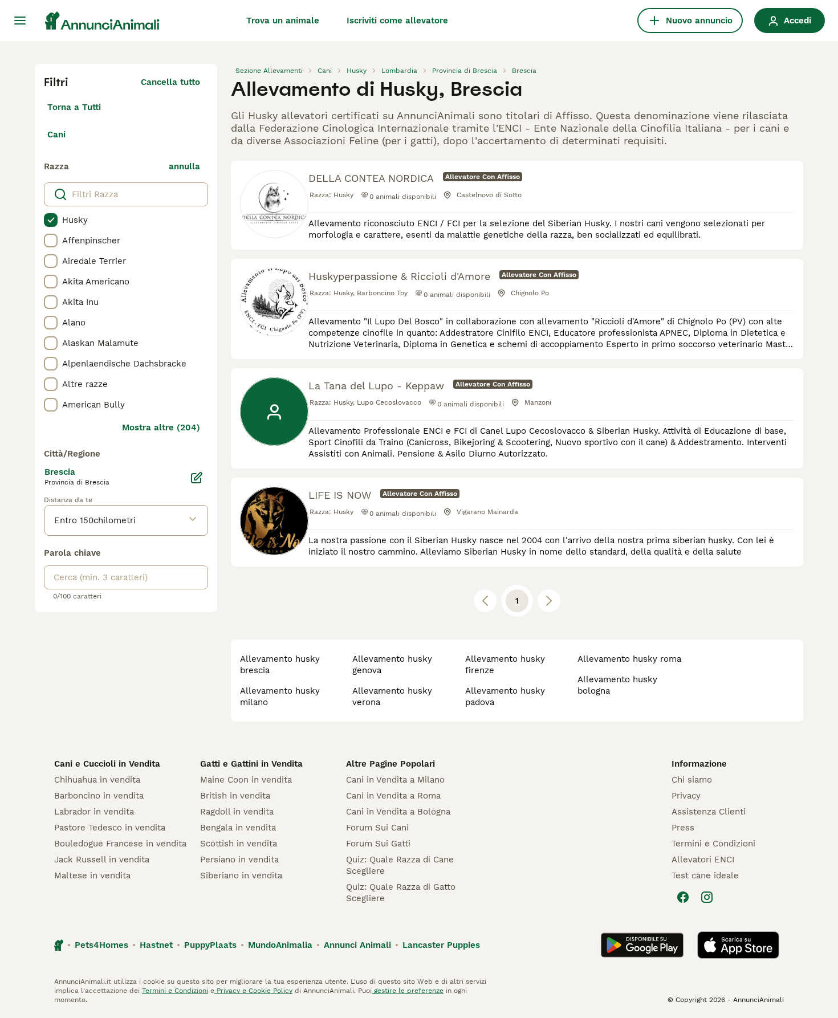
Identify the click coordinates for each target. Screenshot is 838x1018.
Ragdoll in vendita (237, 812)
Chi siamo (692, 780)
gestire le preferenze (408, 991)
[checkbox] (50, 220)
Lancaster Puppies (441, 945)
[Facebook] (683, 897)
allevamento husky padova (505, 696)
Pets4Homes (101, 945)
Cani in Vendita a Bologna (398, 812)
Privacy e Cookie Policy (253, 991)
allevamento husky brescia (280, 664)
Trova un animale (282, 20)
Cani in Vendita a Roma (393, 796)
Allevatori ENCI (703, 859)
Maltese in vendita (92, 875)
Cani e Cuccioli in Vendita (107, 764)
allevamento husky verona (392, 696)
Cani (56, 134)
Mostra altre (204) (161, 427)
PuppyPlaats (210, 945)
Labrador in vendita (94, 812)
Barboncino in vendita (99, 796)
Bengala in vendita (238, 827)
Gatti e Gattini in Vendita (251, 764)
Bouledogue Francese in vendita (120, 843)
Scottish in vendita (238, 843)
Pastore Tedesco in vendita (109, 827)
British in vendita (235, 796)
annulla (184, 166)
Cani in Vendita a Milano (395, 780)
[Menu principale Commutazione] (20, 20)
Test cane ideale (705, 875)
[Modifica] (196, 477)
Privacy (686, 796)
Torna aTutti (74, 107)
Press (683, 827)
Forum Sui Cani (377, 827)
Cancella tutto (170, 82)
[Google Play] (642, 945)
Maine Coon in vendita (246, 780)
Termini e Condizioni (713, 843)
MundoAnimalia (280, 945)
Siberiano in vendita (241, 875)
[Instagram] (706, 897)
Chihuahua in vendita (97, 780)
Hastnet (156, 945)
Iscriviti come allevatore (397, 20)
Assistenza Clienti (709, 812)
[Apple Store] (738, 945)
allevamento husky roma (629, 659)
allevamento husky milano (280, 696)
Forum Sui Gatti (378, 843)
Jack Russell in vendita (101, 859)
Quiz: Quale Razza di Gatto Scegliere (400, 892)
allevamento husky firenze (505, 664)
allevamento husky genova (392, 664)
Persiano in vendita (239, 859)
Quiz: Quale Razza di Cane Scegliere (400, 865)
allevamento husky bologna (617, 685)
